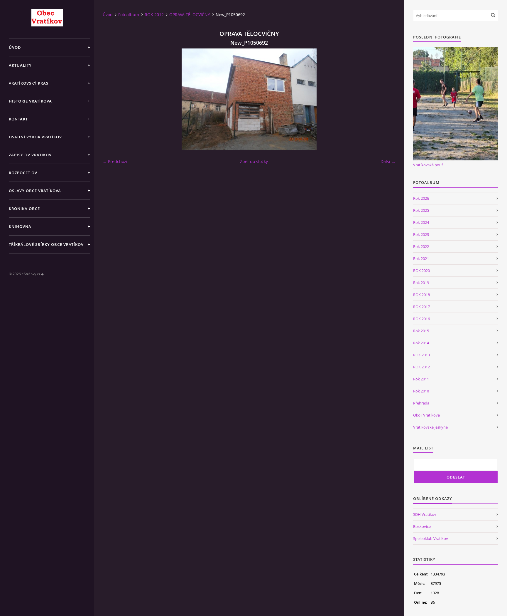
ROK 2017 (421, 306)
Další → (388, 161)
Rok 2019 (421, 282)
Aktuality (20, 65)
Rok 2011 (421, 379)
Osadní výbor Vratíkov (35, 137)
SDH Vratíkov (424, 514)
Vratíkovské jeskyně (430, 427)
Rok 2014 (421, 342)
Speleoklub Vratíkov (430, 538)
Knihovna (20, 226)
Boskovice (422, 526)
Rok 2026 (421, 198)
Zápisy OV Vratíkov (30, 154)
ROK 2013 (421, 354)
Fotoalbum (128, 14)
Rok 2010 (421, 391)
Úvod (15, 47)
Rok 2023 (421, 234)
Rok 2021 (421, 258)
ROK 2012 (154, 14)
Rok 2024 (421, 222)
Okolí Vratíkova (426, 415)
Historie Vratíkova (30, 101)
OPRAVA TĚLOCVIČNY (189, 14)
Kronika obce (24, 208)
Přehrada (421, 403)
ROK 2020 (421, 270)
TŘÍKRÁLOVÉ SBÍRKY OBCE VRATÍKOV (46, 244)
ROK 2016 (421, 318)
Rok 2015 (421, 330)
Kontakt (18, 119)
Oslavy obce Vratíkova (35, 190)
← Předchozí (115, 161)
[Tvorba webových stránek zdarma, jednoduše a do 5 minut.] (42, 274)
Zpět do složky (254, 161)
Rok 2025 (421, 210)
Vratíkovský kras (28, 83)
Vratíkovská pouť (428, 164)
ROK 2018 (421, 294)
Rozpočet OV (23, 172)
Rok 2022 (421, 246)
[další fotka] (386, 99)
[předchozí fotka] (112, 99)
